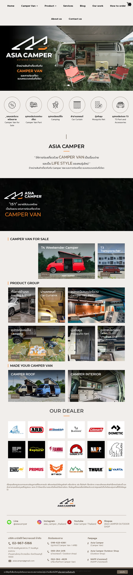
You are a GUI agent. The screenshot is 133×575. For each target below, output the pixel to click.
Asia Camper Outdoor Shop (105, 552)
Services (68, 6)
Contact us (75, 19)
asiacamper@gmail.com (23, 560)
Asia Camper (97, 544)
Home (10, 6)
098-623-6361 (58, 542)
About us (56, 19)
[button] (10, 58)
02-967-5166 (22, 543)
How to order (118, 6)
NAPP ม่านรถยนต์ (99, 560)
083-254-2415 (58, 551)
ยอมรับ (122, 572)
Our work (97, 6)
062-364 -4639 (59, 559)
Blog (82, 6)
